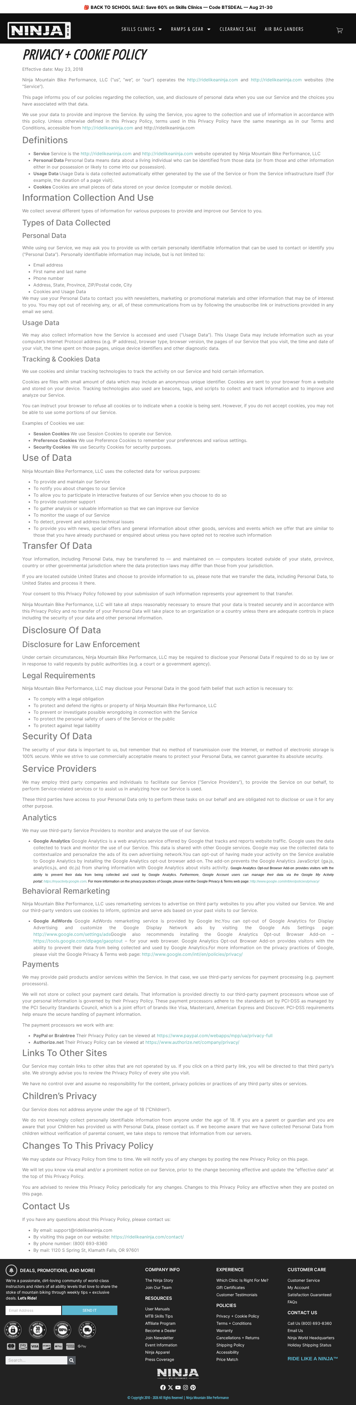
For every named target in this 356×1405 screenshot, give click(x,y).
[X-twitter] (170, 1387)
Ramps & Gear (187, 29)
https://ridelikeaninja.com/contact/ (147, 1237)
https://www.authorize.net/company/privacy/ (192, 1042)
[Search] (71, 1360)
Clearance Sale (238, 29)
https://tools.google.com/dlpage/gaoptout (78, 941)
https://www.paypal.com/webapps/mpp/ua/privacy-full (215, 1035)
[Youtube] (178, 1387)
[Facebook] (163, 1387)
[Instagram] (185, 1387)
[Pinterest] (193, 1387)
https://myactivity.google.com (65, 881)
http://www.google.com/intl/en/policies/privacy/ (284, 881)
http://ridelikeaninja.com (212, 79)
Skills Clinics (138, 29)
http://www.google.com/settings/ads (72, 934)
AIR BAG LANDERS (284, 29)
